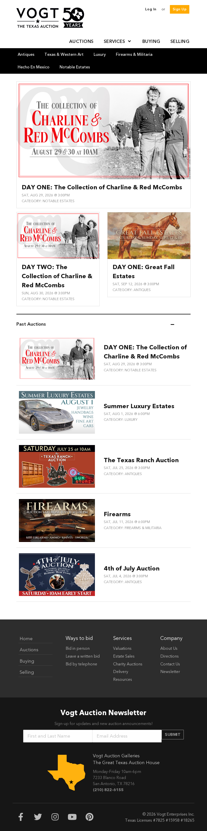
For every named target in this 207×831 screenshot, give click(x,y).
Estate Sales (124, 656)
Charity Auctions (127, 664)
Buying (27, 661)
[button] (118, 41)
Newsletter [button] (170, 671)
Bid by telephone (81, 664)
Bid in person (78, 648)
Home (26, 639)
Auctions (29, 650)
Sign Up (180, 9)
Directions (169, 656)
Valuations (122, 648)
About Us (168, 648)
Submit (172, 734)
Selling (27, 672)
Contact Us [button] (170, 664)
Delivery (120, 671)
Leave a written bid (83, 656)
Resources (122, 679)
